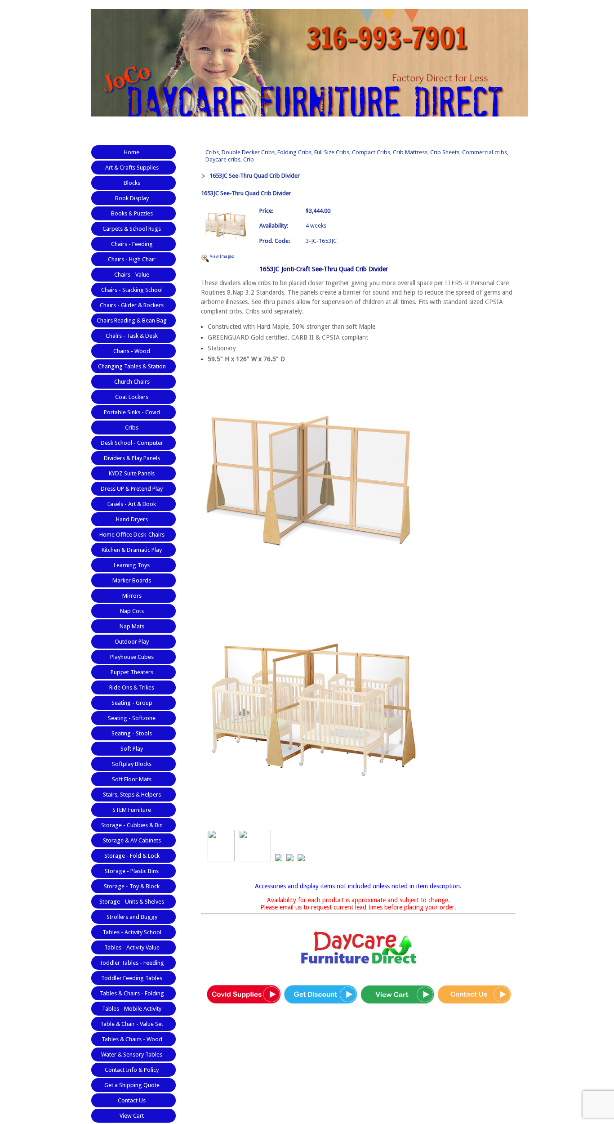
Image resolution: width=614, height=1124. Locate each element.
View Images (222, 256)
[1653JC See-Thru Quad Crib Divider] (225, 226)
